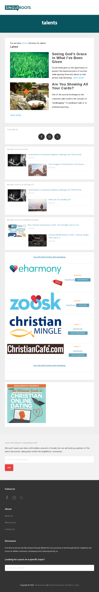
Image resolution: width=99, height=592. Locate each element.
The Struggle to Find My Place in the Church (66, 164)
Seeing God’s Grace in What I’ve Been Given (69, 58)
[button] (92, 7)
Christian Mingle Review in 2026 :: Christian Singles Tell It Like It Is (68, 236)
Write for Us (10, 522)
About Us (9, 516)
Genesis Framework (56, 585)
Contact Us (10, 529)
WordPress (69, 585)
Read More (78, 78)
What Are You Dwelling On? (59, 199)
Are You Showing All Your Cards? (70, 86)
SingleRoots (18, 7)
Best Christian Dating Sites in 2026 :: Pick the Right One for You (53, 225)
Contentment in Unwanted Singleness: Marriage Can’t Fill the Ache (54, 154)
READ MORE (15, 115)
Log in (76, 585)
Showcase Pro (40, 585)
